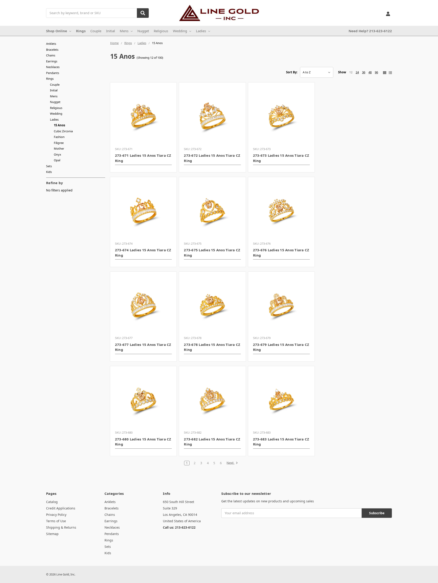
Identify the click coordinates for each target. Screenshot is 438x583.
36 (363, 72)
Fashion (59, 137)
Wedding (180, 31)
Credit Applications (60, 508)
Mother (59, 148)
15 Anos (59, 125)
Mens (124, 31)
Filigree (59, 143)
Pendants (52, 73)
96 (376, 72)
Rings (81, 31)
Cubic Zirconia (63, 131)
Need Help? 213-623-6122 (370, 31)
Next (231, 463)
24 (357, 72)
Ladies (201, 31)
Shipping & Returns (61, 527)
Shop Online (56, 31)
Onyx (57, 154)
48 (370, 72)
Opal (57, 160)
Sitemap (52, 534)
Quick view (143, 116)
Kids (49, 172)
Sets (49, 166)
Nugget (143, 31)
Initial (110, 31)
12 (350, 72)
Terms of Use (56, 521)
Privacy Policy (56, 514)
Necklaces (53, 67)
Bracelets (52, 50)
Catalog (52, 502)
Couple (95, 31)
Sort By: (291, 72)
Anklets (51, 44)
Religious (161, 31)
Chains (50, 55)
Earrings (51, 61)
